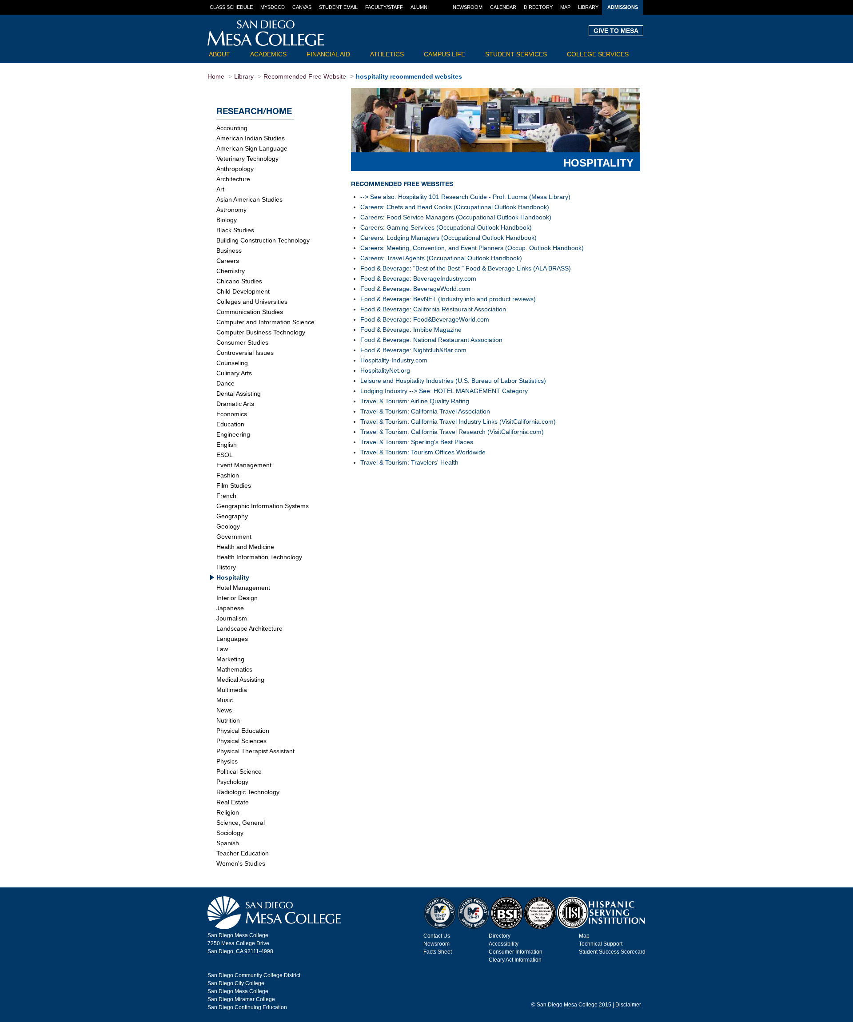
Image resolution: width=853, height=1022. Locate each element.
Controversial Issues (245, 352)
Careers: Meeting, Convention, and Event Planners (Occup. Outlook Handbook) (472, 247)
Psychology (232, 781)
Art (220, 189)
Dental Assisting (238, 393)
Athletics (387, 54)
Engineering (233, 434)
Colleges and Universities (251, 301)
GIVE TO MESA (616, 30)
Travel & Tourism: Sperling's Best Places (416, 441)
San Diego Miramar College (241, 999)
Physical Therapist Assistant (255, 751)
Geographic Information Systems (262, 505)
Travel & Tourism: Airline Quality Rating (414, 401)
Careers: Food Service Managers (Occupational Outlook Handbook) (455, 217)
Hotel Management (243, 587)
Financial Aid (328, 54)
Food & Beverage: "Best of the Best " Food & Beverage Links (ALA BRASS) (465, 268)
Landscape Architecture (249, 628)
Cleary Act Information (515, 960)
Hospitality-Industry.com (393, 360)
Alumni (420, 7)
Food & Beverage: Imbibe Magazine (411, 329)
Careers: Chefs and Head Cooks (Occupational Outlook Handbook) (454, 207)
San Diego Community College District (253, 975)
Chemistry (230, 270)
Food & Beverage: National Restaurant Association (431, 339)
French (226, 495)
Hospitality (232, 577)
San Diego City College (235, 983)
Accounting (231, 127)
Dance (225, 383)
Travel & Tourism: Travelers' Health (409, 462)
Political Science (239, 771)
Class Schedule (231, 7)
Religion (227, 812)
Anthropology (235, 168)
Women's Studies (240, 863)
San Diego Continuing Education (247, 1007)
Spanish (227, 843)
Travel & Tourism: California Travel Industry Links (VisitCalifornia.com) (458, 421)
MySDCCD (272, 7)
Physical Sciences (241, 740)
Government (233, 536)
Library (588, 7)
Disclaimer (628, 1005)
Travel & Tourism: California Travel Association (425, 411)
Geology (228, 526)
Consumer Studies (242, 342)
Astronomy (231, 209)
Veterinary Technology (247, 158)
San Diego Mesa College (237, 991)
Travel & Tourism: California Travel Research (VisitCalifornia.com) (452, 431)
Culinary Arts (234, 373)
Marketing (230, 659)
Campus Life (444, 54)
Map (565, 7)
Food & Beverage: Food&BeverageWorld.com (424, 319)
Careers (227, 260)
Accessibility (503, 944)
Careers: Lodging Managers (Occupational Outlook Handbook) (448, 237)
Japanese (230, 608)
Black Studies (235, 230)
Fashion (227, 475)
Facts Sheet (437, 952)
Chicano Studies (239, 281)
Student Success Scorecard (612, 952)
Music (224, 700)
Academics (268, 54)
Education (230, 424)
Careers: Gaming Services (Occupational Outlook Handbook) (446, 227)
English (226, 444)
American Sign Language (251, 148)
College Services (598, 54)
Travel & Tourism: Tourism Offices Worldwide (423, 452)
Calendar (503, 7)
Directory (538, 7)
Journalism (231, 618)
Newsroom (467, 7)
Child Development (243, 291)
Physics (227, 761)
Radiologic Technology (247, 791)
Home (215, 76)
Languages (232, 638)
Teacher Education (242, 853)
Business (229, 250)
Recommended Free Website (304, 76)
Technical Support (600, 944)
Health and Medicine (245, 546)
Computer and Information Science (265, 322)
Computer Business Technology (260, 332)
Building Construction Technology (263, 240)
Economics (231, 414)
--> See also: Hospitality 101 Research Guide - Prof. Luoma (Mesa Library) (465, 196)
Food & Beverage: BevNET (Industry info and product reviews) (448, 298)
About (219, 54)
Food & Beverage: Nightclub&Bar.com (413, 350)
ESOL (224, 454)
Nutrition (228, 720)
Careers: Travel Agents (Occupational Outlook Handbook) (441, 258)
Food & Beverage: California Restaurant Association (433, 309)
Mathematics (234, 669)
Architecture (233, 179)
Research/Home (254, 111)
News (224, 710)
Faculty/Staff (384, 7)
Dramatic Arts (235, 403)
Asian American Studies (249, 199)
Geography (232, 516)
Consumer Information (515, 952)
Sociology (229, 832)
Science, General (240, 822)
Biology (226, 219)
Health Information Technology (259, 557)
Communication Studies (249, 311)
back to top (814, 1013)
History (226, 567)
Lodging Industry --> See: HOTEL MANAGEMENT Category (444, 390)
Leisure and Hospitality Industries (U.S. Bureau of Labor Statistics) (453, 380)
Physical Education (242, 730)
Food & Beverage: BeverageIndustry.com (418, 278)
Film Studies (233, 485)
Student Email (338, 7)
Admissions (622, 7)
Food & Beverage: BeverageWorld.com (415, 288)
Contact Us (436, 936)
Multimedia (231, 689)
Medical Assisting (240, 679)
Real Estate (232, 802)
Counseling (232, 362)
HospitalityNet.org (385, 370)
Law (222, 648)
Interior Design (237, 597)
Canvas (301, 7)
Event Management (243, 465)
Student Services (516, 54)
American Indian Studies (250, 138)
